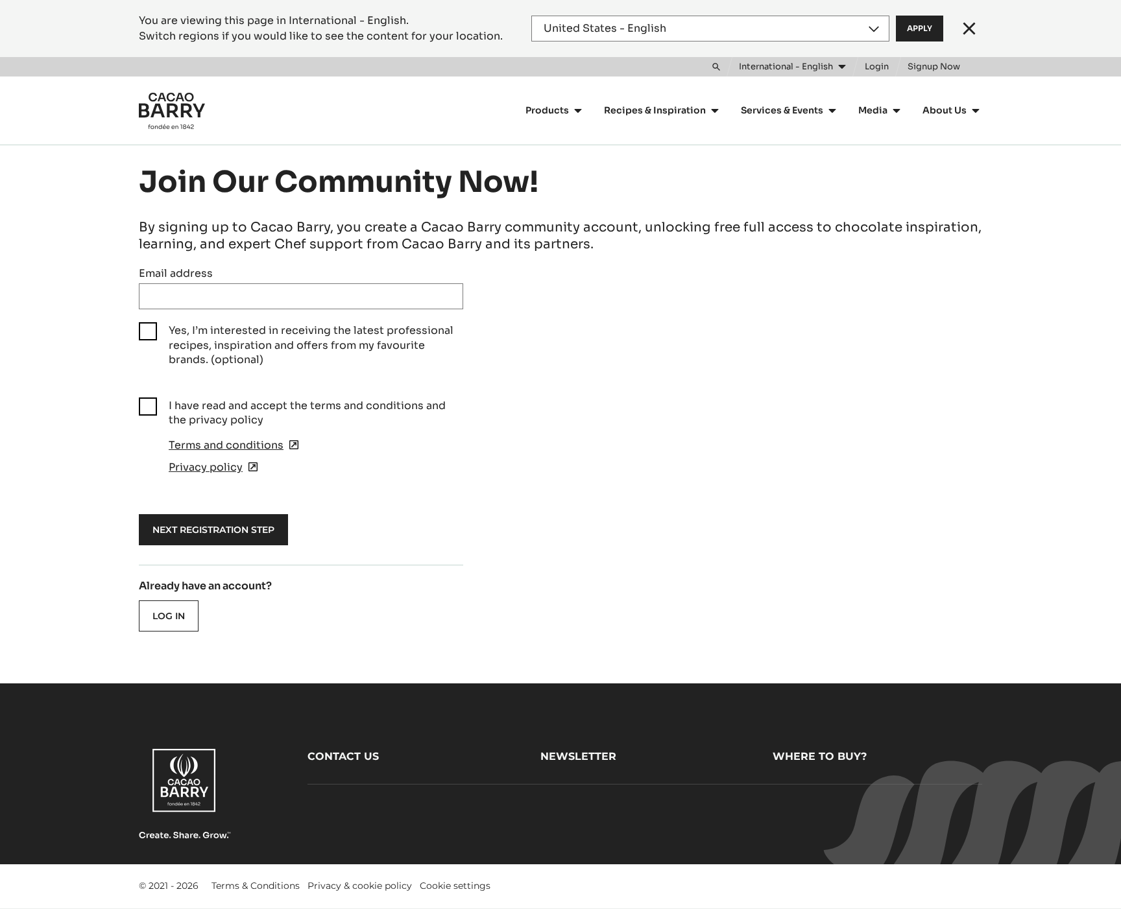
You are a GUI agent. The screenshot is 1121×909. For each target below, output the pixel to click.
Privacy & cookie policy (359, 885)
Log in (168, 616)
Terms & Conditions (255, 885)
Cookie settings (455, 885)
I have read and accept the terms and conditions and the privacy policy (307, 413)
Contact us (343, 756)
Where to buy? (820, 756)
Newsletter (578, 756)
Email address (176, 273)
